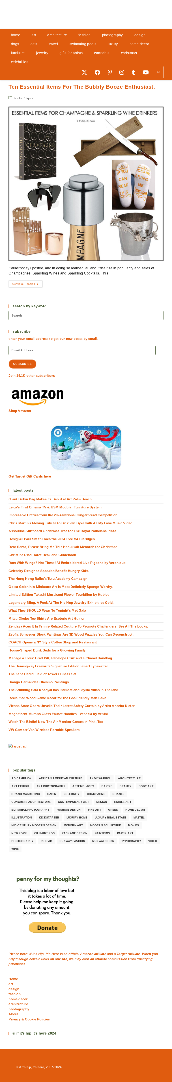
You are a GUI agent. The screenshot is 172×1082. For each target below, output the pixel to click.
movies (133, 825)
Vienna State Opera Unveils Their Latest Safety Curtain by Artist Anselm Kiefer (72, 706)
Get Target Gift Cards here (30, 476)
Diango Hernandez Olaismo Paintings (39, 682)
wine (15, 849)
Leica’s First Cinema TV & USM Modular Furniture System (55, 507)
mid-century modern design (33, 825)
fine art (94, 809)
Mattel (138, 817)
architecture (129, 778)
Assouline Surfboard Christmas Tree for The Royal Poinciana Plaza (62, 531)
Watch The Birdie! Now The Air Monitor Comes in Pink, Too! (56, 722)
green (113, 809)
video (152, 841)
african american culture (60, 778)
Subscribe (22, 364)
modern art (73, 825)
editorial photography (30, 809)
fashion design (69, 809)
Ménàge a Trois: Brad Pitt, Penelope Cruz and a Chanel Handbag (60, 658)
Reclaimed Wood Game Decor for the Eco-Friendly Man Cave (57, 698)
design (101, 801)
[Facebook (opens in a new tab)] (99, 72)
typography (131, 841)
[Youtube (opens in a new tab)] (147, 72)
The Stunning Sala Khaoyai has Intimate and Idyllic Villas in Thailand (63, 690)
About (13, 1014)
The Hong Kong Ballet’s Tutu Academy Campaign (48, 579)
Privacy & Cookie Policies (29, 1019)
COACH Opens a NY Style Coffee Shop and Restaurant (53, 642)
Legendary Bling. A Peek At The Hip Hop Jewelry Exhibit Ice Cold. (61, 602)
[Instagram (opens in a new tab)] (123, 72)
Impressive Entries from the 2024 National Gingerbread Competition (63, 515)
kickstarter (49, 817)
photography (22, 841)
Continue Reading (27, 285)
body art (146, 786)
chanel (118, 794)
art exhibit (20, 786)
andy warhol (100, 778)
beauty (125, 786)
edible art (122, 801)
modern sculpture (105, 825)
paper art (125, 833)
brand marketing (25, 794)
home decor (135, 809)
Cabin (51, 794)
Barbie (106, 786)
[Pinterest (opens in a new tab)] (111, 72)
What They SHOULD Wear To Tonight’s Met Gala (47, 610)
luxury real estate (110, 817)
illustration (21, 817)
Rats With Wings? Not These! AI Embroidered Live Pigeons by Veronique (67, 563)
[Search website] (159, 72)
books (18, 98)
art (11, 984)
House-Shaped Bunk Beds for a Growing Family (47, 650)
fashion (14, 994)
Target (122, 954)
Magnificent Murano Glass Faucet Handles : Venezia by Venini (58, 714)
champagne (96, 794)
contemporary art (73, 801)
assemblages (83, 786)
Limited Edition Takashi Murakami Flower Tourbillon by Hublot (59, 594)
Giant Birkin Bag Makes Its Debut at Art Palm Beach (50, 499)
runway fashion (72, 841)
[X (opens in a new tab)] (86, 72)
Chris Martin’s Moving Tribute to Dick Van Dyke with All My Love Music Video (70, 523)
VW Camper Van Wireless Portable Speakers (44, 730)
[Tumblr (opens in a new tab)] (135, 72)
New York (19, 833)
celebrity (72, 794)
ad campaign (21, 778)
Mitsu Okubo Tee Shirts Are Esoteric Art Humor (47, 618)
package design (75, 833)
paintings (102, 833)
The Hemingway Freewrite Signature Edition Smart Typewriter (58, 666)
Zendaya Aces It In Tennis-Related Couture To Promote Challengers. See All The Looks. (78, 626)
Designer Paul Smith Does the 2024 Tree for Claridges (52, 539)
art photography (51, 786)
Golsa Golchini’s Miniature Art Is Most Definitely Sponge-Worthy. (61, 587)
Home (13, 979)
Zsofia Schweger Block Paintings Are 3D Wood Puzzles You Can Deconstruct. (71, 634)
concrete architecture (31, 801)
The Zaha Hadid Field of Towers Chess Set (42, 674)
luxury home (77, 817)
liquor (30, 98)
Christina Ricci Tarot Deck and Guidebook (42, 555)
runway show (103, 841)
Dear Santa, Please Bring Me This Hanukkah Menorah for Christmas (63, 547)
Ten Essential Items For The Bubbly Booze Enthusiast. (82, 87)
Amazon (87, 954)
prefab (46, 841)
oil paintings (44, 833)
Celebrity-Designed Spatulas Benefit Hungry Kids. (49, 571)
